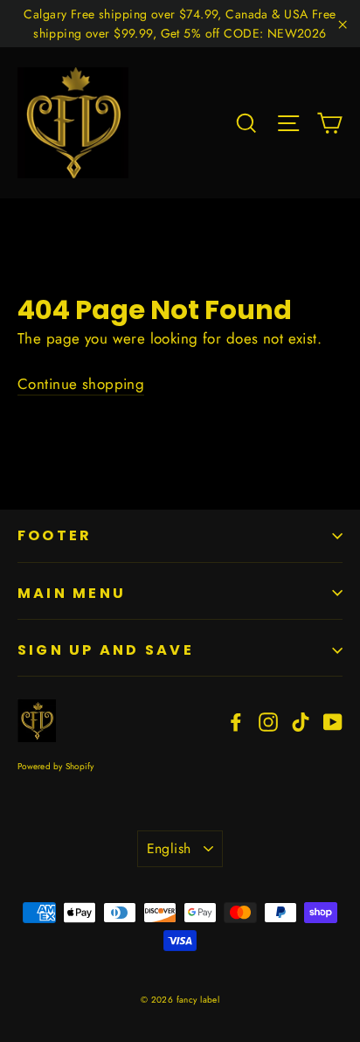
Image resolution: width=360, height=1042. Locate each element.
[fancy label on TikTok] (300, 721)
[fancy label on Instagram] (268, 721)
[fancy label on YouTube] (333, 721)
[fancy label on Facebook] (236, 721)
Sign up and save (105, 650)
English (169, 848)
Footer (54, 535)
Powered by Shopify (55, 766)
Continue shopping (80, 383)
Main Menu (71, 593)
